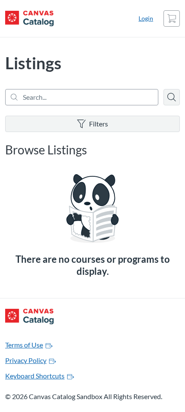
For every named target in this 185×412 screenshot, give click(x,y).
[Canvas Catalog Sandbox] (29, 18)
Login (146, 18)
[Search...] (81, 97)
